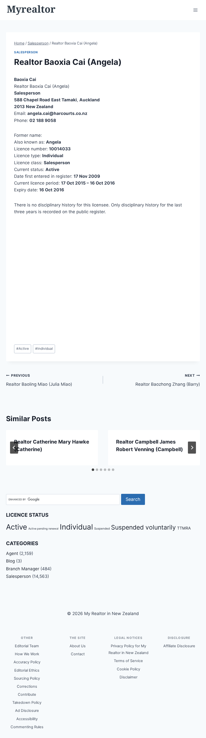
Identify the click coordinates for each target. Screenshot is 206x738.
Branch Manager (22, 568)
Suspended (102, 528)
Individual (44, 348)
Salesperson (26, 52)
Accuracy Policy (27, 662)
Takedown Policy (26, 702)
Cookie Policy (128, 669)
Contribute (27, 694)
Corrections (27, 686)
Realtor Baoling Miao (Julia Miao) (39, 380)
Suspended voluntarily (143, 527)
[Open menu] (195, 10)
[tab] (93, 469)
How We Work (27, 654)
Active (22, 348)
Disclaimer (128, 677)
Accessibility (27, 719)
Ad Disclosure (27, 710)
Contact (78, 654)
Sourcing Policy (27, 678)
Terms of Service (128, 661)
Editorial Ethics (26, 670)
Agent (12, 553)
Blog (10, 560)
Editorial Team (27, 646)
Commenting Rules (27, 727)
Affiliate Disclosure (179, 646)
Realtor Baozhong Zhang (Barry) (167, 380)
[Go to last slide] (14, 448)
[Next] (192, 448)
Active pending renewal (43, 528)
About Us (78, 646)
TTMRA (184, 528)
